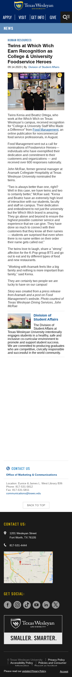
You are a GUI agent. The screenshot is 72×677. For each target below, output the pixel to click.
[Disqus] (36, 405)
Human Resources (20, 40)
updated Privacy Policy (34, 671)
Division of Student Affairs (43, 67)
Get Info (37, 17)
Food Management (45, 129)
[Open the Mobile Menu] (66, 17)
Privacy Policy (56, 659)
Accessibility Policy (21, 662)
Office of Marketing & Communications (31, 474)
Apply (7, 17)
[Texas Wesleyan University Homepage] (36, 6)
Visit (22, 17)
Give (53, 17)
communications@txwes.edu (23, 493)
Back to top (36, 505)
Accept (64, 671)
